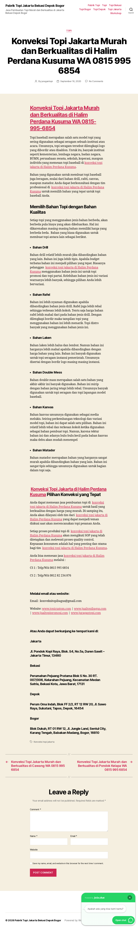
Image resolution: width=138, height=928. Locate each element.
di (71, 114)
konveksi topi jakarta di (74, 548)
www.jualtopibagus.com (90, 609)
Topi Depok (99, 9)
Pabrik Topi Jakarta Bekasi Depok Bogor (34, 5)
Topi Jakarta (114, 9)
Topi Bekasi (115, 5)
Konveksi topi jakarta (44, 741)
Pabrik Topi (94, 5)
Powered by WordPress (77, 920)
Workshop (115, 13)
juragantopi (47, 81)
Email (73, 836)
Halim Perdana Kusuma (59, 118)
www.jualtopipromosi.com (50, 613)
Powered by (89, 898)
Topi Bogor (85, 9)
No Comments (96, 81)
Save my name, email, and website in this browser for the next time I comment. (68, 863)
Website (34, 849)
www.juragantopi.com (86, 613)
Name (33, 836)
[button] (129, 897)
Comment (35, 809)
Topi (104, 5)
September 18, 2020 (70, 81)
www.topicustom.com (56, 609)
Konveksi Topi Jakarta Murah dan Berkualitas (64, 111)
